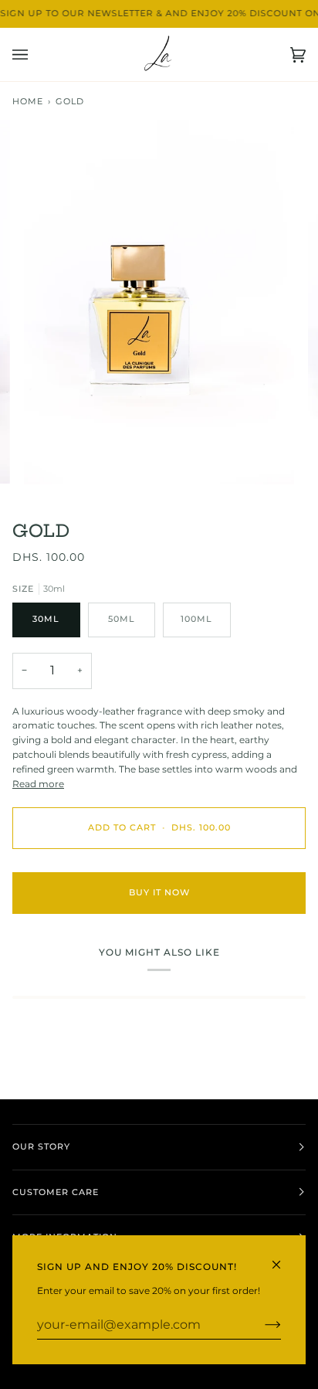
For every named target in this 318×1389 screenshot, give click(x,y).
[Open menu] (35, 54)
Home (27, 102)
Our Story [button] (41, 1147)
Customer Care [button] (55, 1192)
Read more (38, 784)
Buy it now (159, 893)
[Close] (283, 1258)
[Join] (260, 1325)
